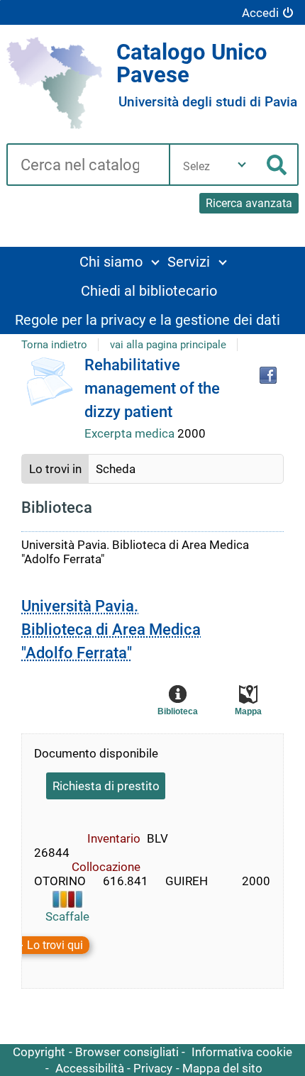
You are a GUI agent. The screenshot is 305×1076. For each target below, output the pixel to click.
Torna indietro (54, 344)
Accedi (260, 13)
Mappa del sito (222, 1068)
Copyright (39, 1052)
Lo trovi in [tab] (55, 469)
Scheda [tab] (115, 469)
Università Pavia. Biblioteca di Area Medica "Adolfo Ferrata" (111, 629)
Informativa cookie (242, 1052)
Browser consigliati (127, 1052)
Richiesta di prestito (106, 786)
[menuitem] (119, 261)
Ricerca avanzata (249, 203)
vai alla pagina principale (168, 344)
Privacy (152, 1068)
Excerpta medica (130, 433)
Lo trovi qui (55, 945)
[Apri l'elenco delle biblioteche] (242, 164)
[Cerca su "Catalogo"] (87, 166)
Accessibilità (89, 1068)
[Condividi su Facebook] (268, 375)
